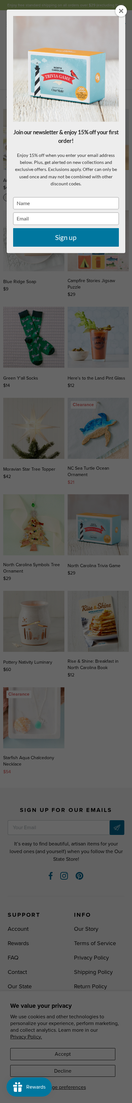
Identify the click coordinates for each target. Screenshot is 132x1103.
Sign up (66, 237)
